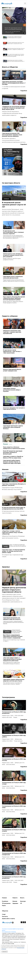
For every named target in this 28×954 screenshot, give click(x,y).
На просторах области (11, 183)
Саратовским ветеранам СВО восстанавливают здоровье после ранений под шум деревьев (12, 135)
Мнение (5, 469)
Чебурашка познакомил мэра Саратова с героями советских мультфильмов (12, 332)
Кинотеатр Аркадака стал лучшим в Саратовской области (14, 408)
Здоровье (6, 567)
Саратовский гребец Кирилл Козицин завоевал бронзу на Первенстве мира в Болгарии (12, 462)
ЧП (21, 903)
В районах (5, 901)
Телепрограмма (8, 697)
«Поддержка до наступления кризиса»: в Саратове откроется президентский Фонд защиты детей (13, 108)
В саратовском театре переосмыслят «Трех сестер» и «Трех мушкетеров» (12, 351)
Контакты (5, 916)
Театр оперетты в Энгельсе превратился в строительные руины (14, 447)
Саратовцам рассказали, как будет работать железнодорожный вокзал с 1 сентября (13, 61)
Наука (4, 905)
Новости (15, 897)
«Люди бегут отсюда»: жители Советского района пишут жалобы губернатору (12, 532)
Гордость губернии (10, 316)
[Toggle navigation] (25, 3)
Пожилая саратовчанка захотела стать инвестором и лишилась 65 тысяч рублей (13, 43)
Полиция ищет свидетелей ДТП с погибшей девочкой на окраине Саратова (12, 37)
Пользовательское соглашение (9, 931)
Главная (4, 897)
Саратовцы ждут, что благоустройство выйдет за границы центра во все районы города (13, 551)
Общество (5, 911)
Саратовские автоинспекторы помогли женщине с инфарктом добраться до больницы (13, 49)
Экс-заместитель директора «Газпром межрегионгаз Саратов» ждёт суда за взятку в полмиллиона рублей (13, 55)
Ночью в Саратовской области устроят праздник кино (12, 370)
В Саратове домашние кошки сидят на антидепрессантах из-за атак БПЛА (13, 508)
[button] (24, 9)
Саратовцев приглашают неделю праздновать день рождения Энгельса (13, 427)
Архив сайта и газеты (8, 918)
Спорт (4, 914)
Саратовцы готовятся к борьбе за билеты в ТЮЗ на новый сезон (13, 457)
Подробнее (23, 90)
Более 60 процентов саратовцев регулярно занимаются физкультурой (12, 452)
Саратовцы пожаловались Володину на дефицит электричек (14, 484)
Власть (22, 897)
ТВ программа (6, 903)
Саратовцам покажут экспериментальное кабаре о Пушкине (12, 390)
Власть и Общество (10, 67)
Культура (23, 901)
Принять (4, 951)
